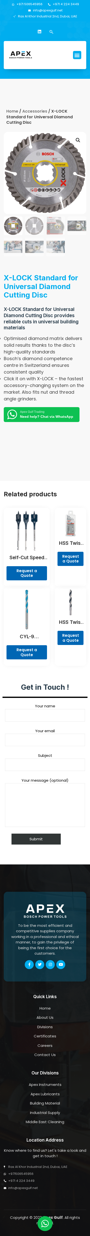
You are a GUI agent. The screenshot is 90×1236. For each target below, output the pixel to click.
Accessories (34, 111)
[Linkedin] (40, 32)
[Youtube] (60, 964)
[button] (77, 55)
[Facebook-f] (29, 964)
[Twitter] (39, 964)
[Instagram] (50, 964)
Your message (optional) (45, 780)
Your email (45, 730)
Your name (45, 706)
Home (12, 111)
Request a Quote (26, 573)
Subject (45, 755)
